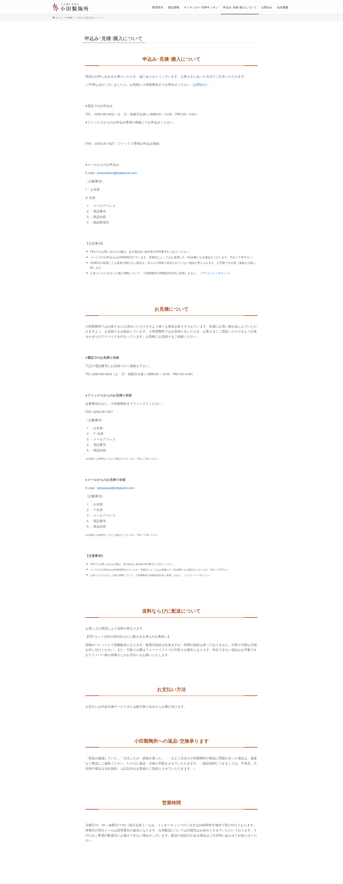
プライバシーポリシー (215, 273)
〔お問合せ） (199, 84)
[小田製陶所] (70, 7)
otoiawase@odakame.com (115, 488)
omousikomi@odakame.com (117, 173)
